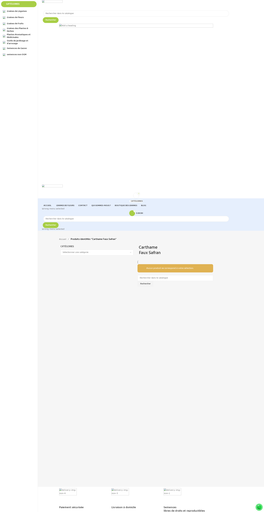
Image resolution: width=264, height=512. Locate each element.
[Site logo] (52, 5)
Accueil (62, 239)
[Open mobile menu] (136, 182)
